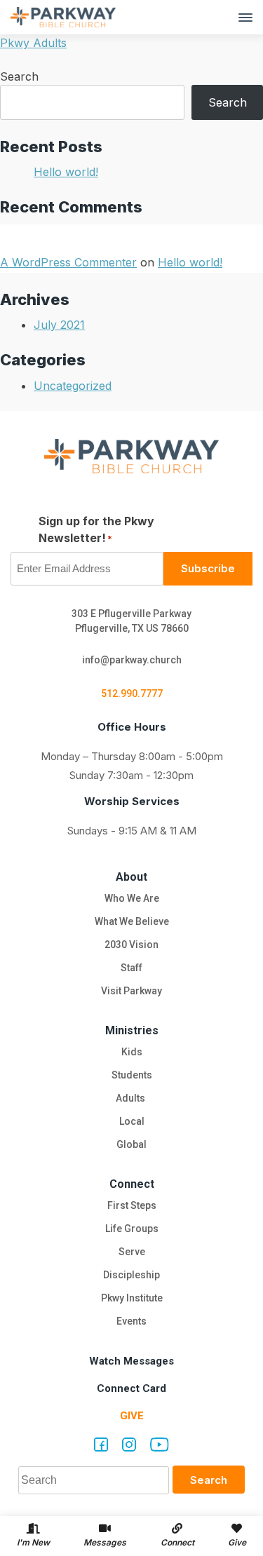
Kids (131, 1051)
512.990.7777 (132, 693)
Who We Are (131, 898)
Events (131, 1321)
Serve (132, 1251)
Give (132, 1415)
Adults (131, 1098)
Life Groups (132, 1228)
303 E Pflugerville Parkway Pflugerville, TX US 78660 (131, 621)
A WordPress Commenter (68, 262)
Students (132, 1075)
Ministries (132, 1030)
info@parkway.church (132, 659)
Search (19, 76)
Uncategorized (73, 386)
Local (131, 1121)
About (131, 877)
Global (131, 1144)
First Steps (131, 1205)
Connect (131, 1184)
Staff (131, 967)
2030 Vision (131, 944)
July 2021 (59, 325)
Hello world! (66, 172)
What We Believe (132, 921)
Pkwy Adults (33, 43)
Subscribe (208, 568)
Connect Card (131, 1388)
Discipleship (131, 1274)
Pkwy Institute (132, 1298)
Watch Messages (131, 1361)
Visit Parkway (131, 990)
